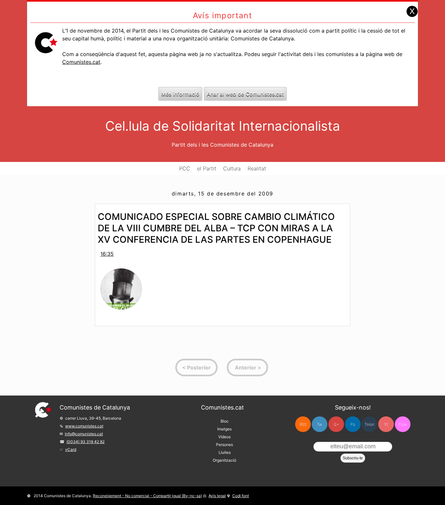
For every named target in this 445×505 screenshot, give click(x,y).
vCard (70, 449)
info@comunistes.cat (84, 433)
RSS (303, 424)
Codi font (240, 495)
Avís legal (217, 495)
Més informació (180, 94)
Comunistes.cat (81, 62)
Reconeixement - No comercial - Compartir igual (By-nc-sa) (147, 495)
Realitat (257, 168)
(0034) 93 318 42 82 (85, 441)
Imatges (224, 428)
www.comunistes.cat (84, 426)
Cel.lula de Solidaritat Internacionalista (222, 126)
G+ (336, 424)
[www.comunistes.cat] (43, 410)
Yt (386, 424)
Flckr (402, 424)
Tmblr (369, 424)
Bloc (225, 421)
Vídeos (224, 436)
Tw (319, 424)
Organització (224, 460)
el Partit (206, 168)
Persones (224, 444)
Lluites (225, 452)
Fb (353, 424)
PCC (184, 168)
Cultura (232, 168)
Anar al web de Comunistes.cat (245, 94)
